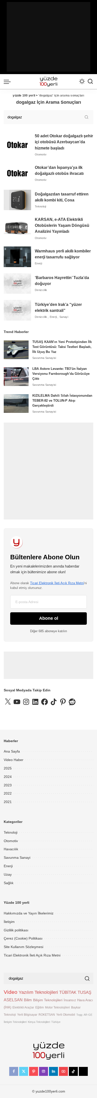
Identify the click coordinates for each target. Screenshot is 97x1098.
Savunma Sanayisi (44, 357)
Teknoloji (40, 206)
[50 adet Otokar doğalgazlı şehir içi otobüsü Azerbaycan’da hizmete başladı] (17, 145)
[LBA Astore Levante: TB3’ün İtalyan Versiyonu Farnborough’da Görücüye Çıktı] (16, 376)
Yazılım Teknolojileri (38, 992)
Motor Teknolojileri (57, 1007)
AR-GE (88, 1014)
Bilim (28, 1000)
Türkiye (55, 1021)
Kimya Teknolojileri (39, 1021)
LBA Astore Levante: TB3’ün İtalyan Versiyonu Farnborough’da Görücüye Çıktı (61, 374)
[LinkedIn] (53, 1071)
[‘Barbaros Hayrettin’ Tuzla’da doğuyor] (17, 283)
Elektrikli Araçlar (23, 1007)
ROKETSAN (47, 1014)
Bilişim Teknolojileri (47, 1000)
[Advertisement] (48, 37)
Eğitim (39, 1007)
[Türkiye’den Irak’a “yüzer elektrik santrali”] (17, 310)
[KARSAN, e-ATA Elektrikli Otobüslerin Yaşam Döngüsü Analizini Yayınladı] (17, 228)
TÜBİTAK (67, 992)
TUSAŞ (84, 992)
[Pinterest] (33, 1071)
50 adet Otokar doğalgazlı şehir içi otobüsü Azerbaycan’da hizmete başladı (64, 142)
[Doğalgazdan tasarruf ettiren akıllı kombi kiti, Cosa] (17, 200)
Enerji (38, 263)
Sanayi (63, 316)
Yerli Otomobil (65, 1014)
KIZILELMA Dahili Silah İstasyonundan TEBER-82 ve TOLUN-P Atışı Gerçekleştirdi (62, 400)
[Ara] (90, 81)
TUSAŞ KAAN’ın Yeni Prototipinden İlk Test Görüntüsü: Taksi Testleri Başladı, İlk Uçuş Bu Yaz (62, 347)
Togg (79, 1014)
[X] (23, 1071)
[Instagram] (43, 1071)
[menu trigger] (8, 81)
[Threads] (83, 1071)
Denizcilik (41, 289)
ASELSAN (13, 1000)
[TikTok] (73, 1071)
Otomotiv (41, 154)
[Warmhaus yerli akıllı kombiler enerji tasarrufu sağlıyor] (17, 256)
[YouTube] (63, 1071)
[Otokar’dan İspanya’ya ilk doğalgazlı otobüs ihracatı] (17, 173)
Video (10, 992)
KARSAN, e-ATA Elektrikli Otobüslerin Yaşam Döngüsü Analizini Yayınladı (62, 225)
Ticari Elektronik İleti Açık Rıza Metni (57, 583)
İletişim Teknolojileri (15, 1021)
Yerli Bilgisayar (27, 1014)
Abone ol (48, 618)
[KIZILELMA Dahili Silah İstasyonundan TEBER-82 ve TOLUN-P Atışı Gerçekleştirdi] (16, 403)
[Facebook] (13, 1071)
